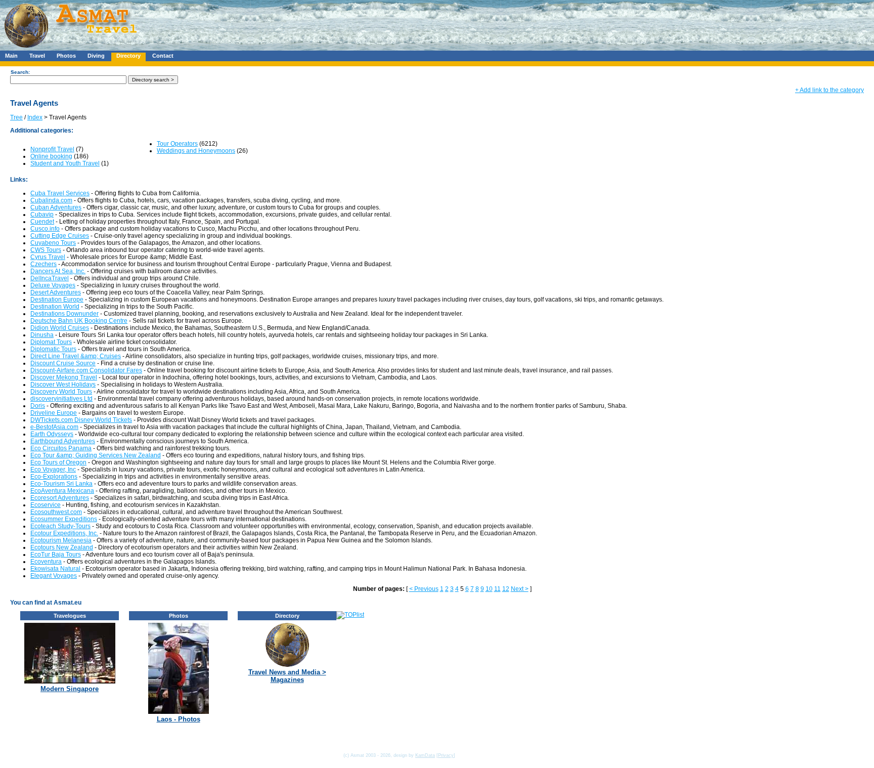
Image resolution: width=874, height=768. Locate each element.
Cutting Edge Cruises (59, 235)
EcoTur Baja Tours (55, 554)
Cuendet (42, 221)
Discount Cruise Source (63, 363)
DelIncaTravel (49, 278)
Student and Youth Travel (65, 163)
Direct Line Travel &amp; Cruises (75, 356)
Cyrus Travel (47, 257)
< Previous (424, 588)
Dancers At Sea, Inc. (57, 271)
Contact (162, 56)
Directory (128, 56)
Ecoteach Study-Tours (60, 526)
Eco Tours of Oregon (58, 462)
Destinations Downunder (64, 313)
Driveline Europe (53, 412)
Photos (66, 56)
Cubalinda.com (51, 200)
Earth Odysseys (51, 434)
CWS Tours (45, 249)
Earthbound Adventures (62, 441)
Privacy (446, 755)
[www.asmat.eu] (72, 48)
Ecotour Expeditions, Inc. (64, 533)
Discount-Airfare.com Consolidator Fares (86, 370)
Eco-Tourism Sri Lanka (61, 483)
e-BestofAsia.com (54, 427)
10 (489, 588)
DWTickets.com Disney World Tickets (81, 419)
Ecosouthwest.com (56, 512)
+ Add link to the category (829, 90)
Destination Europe (56, 299)
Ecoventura (46, 561)
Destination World (54, 306)
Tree (16, 117)
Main (11, 56)
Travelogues (70, 616)
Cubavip (42, 214)
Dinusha (42, 334)
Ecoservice (45, 504)
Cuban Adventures (55, 207)
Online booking (51, 156)
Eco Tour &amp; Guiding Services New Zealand (95, 455)
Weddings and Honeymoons (196, 150)
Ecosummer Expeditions (63, 519)
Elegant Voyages (53, 575)
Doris (37, 405)
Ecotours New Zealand (61, 547)
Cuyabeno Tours (53, 242)
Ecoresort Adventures (59, 497)
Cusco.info (45, 228)
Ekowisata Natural (55, 568)
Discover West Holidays (63, 384)
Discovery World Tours (61, 391)
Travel (37, 56)
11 (497, 588)
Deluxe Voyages (52, 285)
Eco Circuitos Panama (61, 448)
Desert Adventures (55, 292)
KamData (425, 755)
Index (34, 117)
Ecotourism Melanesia (61, 540)
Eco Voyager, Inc (53, 469)
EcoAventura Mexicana (62, 490)
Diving (96, 56)
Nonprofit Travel (52, 149)
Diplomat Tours (51, 342)
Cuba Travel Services (60, 193)
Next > (520, 588)
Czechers (43, 264)
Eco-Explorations (53, 476)
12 (505, 588)
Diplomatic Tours (53, 349)
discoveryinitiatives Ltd (61, 398)
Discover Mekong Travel (63, 377)
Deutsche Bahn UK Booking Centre (78, 320)
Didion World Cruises (59, 327)
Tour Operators (177, 143)
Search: (20, 72)
